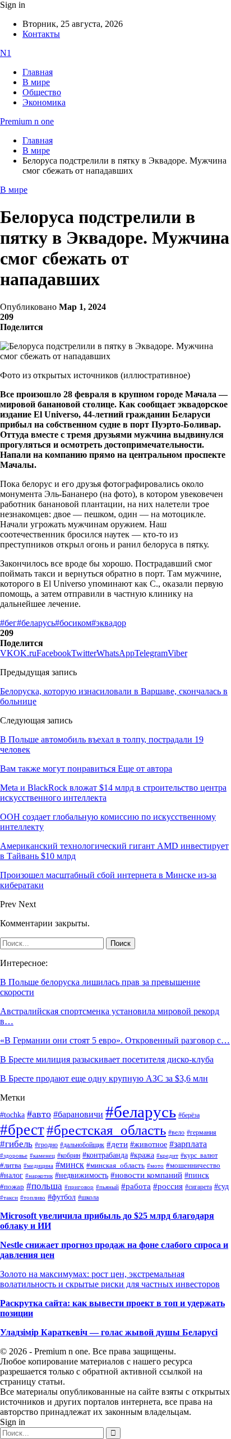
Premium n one (27, 121)
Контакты (41, 34)
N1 (5, 53)
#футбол (62, 1196)
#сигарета (198, 1187)
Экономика (44, 102)
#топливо (32, 1197)
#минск (70, 1164)
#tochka (12, 1114)
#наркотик (39, 1176)
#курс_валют (199, 1155)
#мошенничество (193, 1165)
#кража (142, 1155)
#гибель (16, 1144)
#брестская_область (106, 1130)
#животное (148, 1144)
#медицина (38, 1165)
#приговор (79, 1186)
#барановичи (78, 1114)
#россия (168, 1186)
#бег (8, 623)
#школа (88, 1197)
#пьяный (107, 1186)
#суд (221, 1186)
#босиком (73, 623)
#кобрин (68, 1155)
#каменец (42, 1155)
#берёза (189, 1115)
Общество (41, 92)
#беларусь (36, 623)
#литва (10, 1165)
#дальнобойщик (82, 1145)
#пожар (12, 1186)
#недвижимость (81, 1175)
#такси (9, 1198)
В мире (36, 82)
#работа (136, 1186)
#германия (201, 1132)
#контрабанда (105, 1155)
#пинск (196, 1175)
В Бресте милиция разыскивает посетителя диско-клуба (107, 1059)
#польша (44, 1185)
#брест (22, 1129)
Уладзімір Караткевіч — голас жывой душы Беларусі (109, 1332)
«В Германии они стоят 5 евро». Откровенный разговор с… (115, 1040)
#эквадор (108, 623)
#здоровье (13, 1155)
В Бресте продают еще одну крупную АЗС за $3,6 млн (104, 1078)
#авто (39, 1114)
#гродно (46, 1145)
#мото (155, 1165)
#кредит (167, 1155)
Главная (37, 72)
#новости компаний (146, 1175)
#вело (176, 1132)
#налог (11, 1175)
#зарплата (188, 1144)
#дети (117, 1144)
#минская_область (115, 1165)
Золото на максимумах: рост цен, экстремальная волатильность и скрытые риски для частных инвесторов (110, 1279)
